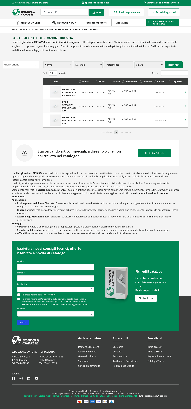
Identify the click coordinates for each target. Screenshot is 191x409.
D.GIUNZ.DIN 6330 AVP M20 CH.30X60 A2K (69, 92)
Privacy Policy (49, 294)
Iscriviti (23, 322)
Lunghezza (177, 81)
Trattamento (131, 81)
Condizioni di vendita (89, 365)
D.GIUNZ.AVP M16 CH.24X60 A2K (69, 120)
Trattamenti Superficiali (125, 361)
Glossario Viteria (87, 356)
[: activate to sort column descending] (45, 81)
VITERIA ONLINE (30, 22)
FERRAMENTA (65, 22)
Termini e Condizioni (62, 396)
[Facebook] (13, 378)
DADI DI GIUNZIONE (38, 29)
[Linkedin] (28, 378)
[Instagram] (21, 378)
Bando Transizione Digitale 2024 (122, 396)
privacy (61, 299)
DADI (22, 29)
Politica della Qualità (123, 365)
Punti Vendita (120, 356)
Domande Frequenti (88, 346)
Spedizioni (83, 361)
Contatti (117, 351)
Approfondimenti (96, 22)
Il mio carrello (155, 351)
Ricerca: (155, 73)
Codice (85, 81)
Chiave (160, 81)
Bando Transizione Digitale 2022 (89, 396)
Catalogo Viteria (156, 361)
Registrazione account (159, 356)
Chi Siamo (122, 22)
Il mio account (155, 346)
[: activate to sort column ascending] (185, 81)
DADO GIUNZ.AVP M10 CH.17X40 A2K (69, 106)
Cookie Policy (45, 396)
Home (15, 29)
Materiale (115, 81)
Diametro (147, 81)
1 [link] (116, 132)
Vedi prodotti (54, 73)
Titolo (55, 81)
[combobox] (64, 12)
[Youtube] (36, 378)
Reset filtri (173, 64)
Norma (102, 81)
